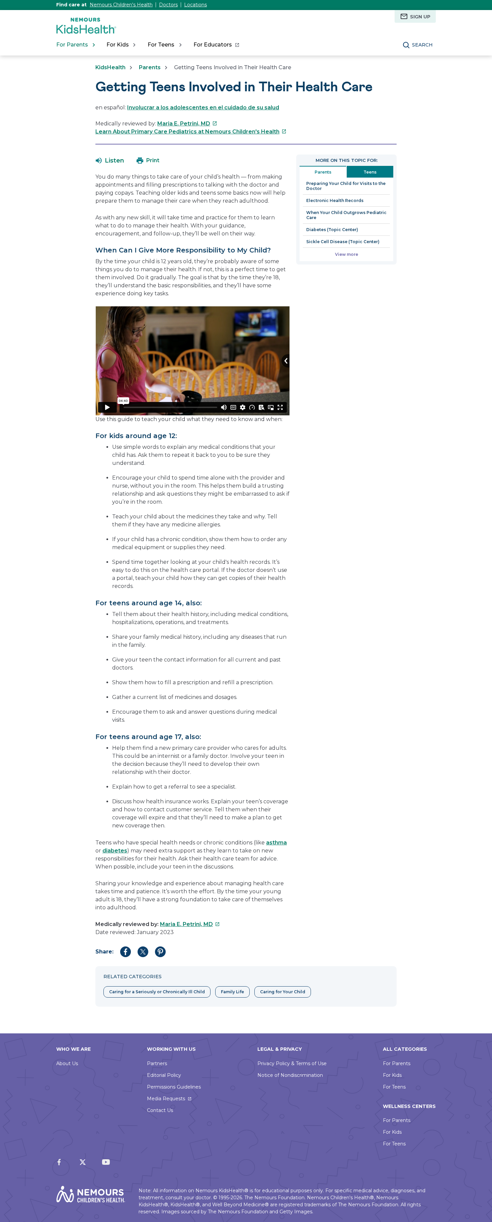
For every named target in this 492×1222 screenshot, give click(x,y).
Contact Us (160, 1110)
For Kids (392, 1075)
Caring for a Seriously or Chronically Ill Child (157, 991)
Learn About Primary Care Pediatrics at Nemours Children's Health (190, 131)
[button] (110, 160)
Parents (150, 67)
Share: (104, 951)
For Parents (396, 1063)
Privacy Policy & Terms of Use (292, 1063)
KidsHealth (110, 67)
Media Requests (166, 1099)
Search (422, 45)
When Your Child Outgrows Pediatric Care (346, 215)
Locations (195, 5)
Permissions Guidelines (174, 1087)
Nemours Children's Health (121, 5)
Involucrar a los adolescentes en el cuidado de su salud (203, 107)
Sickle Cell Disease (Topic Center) (343, 241)
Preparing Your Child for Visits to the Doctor (346, 186)
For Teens (394, 1087)
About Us (67, 1063)
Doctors (168, 5)
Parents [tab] (323, 172)
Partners (157, 1063)
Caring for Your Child (282, 991)
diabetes (114, 850)
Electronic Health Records (334, 200)
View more (346, 254)
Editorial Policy (164, 1075)
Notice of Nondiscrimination (290, 1075)
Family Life (232, 991)
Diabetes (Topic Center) (332, 229)
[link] (216, 45)
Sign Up (420, 17)
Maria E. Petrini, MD (187, 123)
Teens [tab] (370, 172)
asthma (276, 842)
